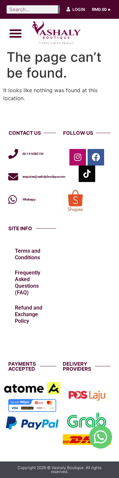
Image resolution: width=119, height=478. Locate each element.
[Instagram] (77, 157)
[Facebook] (96, 157)
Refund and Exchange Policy (28, 314)
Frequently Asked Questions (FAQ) (27, 283)
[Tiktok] (87, 173)
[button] (15, 33)
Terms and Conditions (27, 254)
